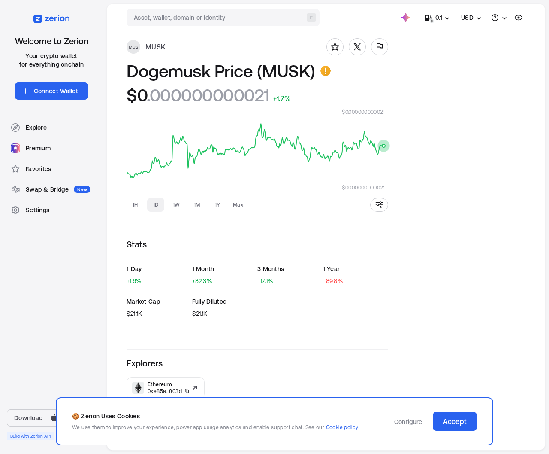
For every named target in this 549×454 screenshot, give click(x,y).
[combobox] (224, 17)
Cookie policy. (342, 427)
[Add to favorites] (335, 46)
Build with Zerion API (30, 436)
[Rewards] (406, 17)
